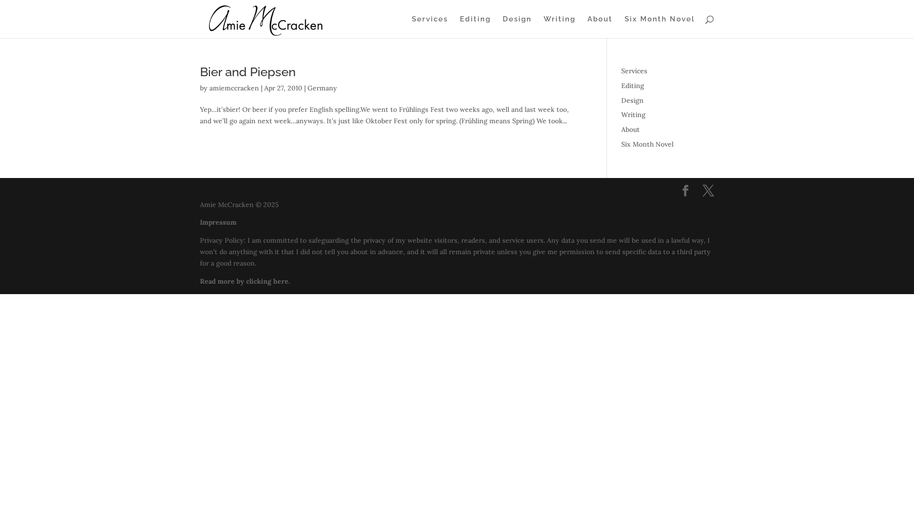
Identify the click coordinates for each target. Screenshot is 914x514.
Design (517, 19)
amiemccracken (234, 88)
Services (430, 19)
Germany (322, 88)
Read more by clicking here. (245, 281)
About (600, 19)
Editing (475, 19)
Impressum (218, 222)
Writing (560, 19)
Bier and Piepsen (248, 72)
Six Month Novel (660, 19)
